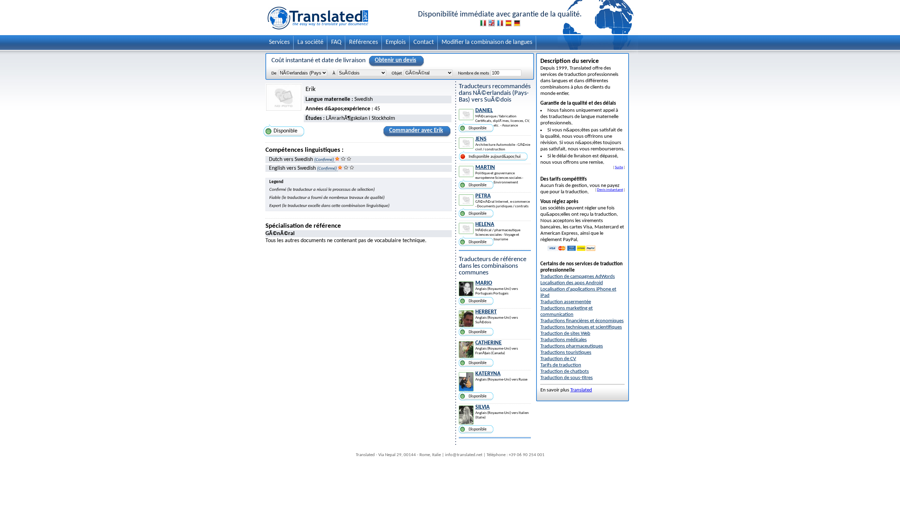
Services (279, 42)
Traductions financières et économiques (582, 321)
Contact (423, 42)
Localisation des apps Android (571, 283)
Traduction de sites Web (565, 333)
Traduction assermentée (565, 302)
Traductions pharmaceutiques (571, 346)
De (273, 73)
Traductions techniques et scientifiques (581, 327)
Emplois (396, 42)
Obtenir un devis (395, 60)
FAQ (336, 42)
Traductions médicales (563, 340)
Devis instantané (610, 190)
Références (363, 42)
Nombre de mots (473, 73)
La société (310, 42)
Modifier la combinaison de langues (487, 42)
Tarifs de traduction (560, 365)
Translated (581, 390)
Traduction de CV (558, 359)
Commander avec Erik (416, 131)
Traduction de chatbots (564, 371)
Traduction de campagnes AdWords (577, 276)
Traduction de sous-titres (566, 378)
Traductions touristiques (565, 352)
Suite (619, 167)
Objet (397, 73)
